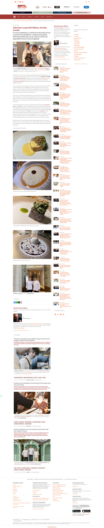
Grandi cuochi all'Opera (58, 490)
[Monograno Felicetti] (77, 7)
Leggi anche (17, 335)
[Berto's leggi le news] (67, 7)
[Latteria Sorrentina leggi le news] (86, 7)
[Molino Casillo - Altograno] (47, 7)
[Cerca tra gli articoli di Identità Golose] (86, 2)
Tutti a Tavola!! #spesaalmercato (60, 493)
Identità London (56, 487)
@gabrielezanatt (21, 328)
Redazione (15, 490)
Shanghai (55, 499)
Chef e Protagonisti (17, 486)
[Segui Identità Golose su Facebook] (15, 2)
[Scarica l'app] (76, 511)
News (14, 493)
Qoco (54, 496)
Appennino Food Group (27, 373)
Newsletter (49, 16)
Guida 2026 (75, 486)
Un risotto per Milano (58, 497)
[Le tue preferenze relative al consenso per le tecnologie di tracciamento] (1, 396)
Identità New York (57, 489)
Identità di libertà (57, 495)
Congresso (22, 12)
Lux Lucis (33, 68)
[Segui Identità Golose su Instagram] (18, 2)
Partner (36, 16)
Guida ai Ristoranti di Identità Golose (37, 323)
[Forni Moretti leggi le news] (57, 7)
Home (14, 20)
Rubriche (30, 16)
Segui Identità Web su (60, 310)
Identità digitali (62, 12)
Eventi (42, 16)
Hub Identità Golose (42, 12)
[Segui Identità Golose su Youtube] (22, 2)
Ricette (23, 16)
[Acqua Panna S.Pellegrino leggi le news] (37, 7)
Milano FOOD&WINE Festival (59, 484)
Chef (18, 16)
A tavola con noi (56, 500)
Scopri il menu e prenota (38, 509)
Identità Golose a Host (58, 492)
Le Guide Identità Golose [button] (81, 12)
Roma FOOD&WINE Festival (59, 486)
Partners (15, 492)
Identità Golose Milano (27, 20)
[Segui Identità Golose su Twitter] (20, 2)
